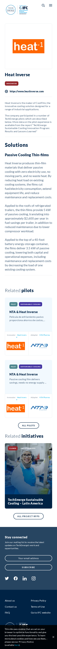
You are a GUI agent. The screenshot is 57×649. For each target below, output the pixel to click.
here (17, 645)
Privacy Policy (38, 600)
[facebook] (16, 579)
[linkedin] (24, 579)
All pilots (28, 425)
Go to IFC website (40, 612)
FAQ (7, 612)
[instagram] (33, 579)
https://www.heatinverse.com (27, 91)
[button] (43, 5)
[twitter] (7, 579)
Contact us (11, 606)
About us (10, 600)
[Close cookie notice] (53, 637)
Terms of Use (38, 606)
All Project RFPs (28, 516)
